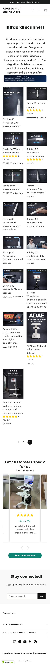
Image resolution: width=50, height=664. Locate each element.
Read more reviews (25, 555)
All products (13, 624)
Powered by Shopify (25, 661)
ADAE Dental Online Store (11, 10)
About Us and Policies (20, 632)
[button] (34, 110)
